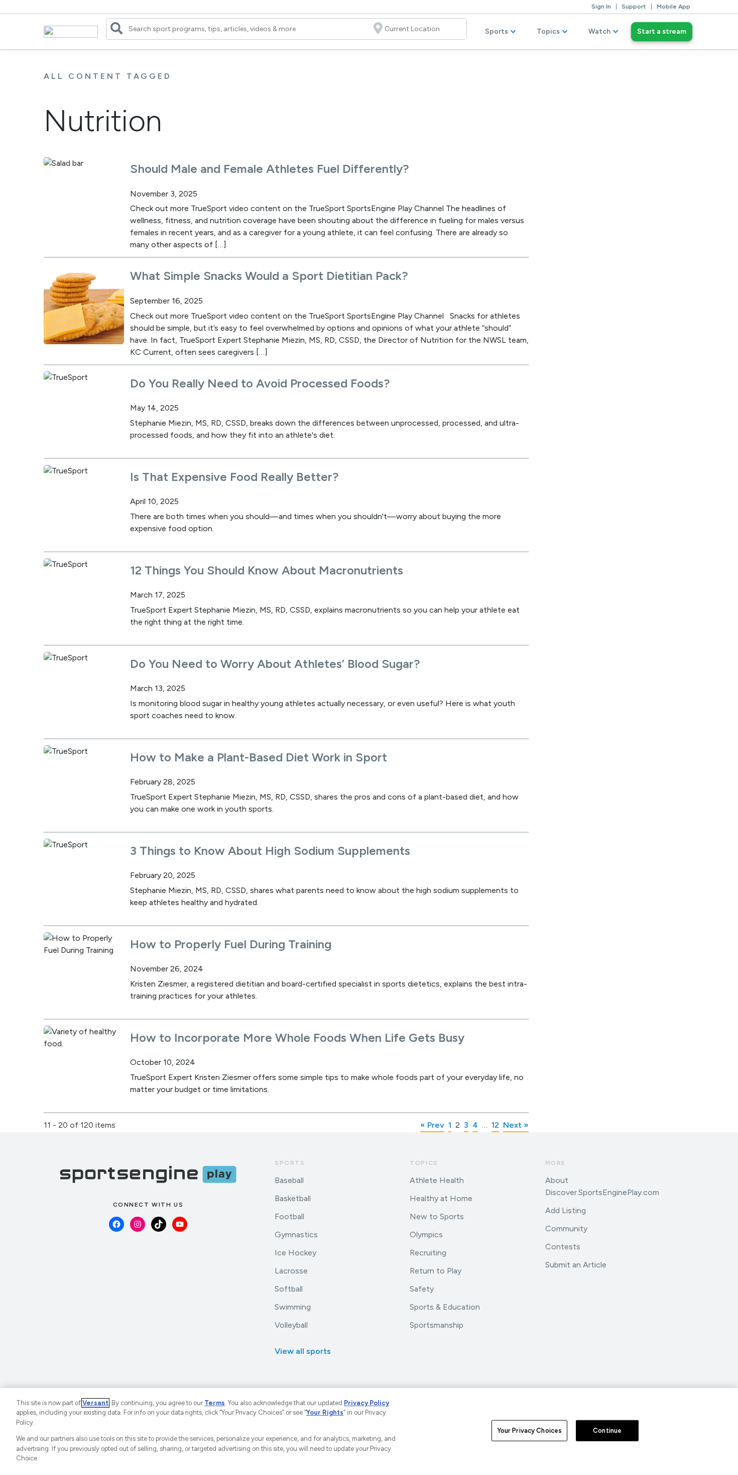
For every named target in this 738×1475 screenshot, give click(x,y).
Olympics (426, 1234)
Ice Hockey (295, 1252)
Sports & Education (445, 1307)
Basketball (293, 1198)
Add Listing (565, 1210)
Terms (214, 1403)
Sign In (601, 6)
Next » (516, 1125)
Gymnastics (296, 1234)
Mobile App (673, 6)
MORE (555, 1162)
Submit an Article (575, 1264)
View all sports (303, 1351)
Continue (607, 1430)
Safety (422, 1289)
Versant (95, 1403)
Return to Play (435, 1270)
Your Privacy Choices (529, 1430)
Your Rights (324, 1412)
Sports (496, 31)
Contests (562, 1246)
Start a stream (661, 31)
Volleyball (291, 1325)
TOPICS (424, 1162)
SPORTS (290, 1162)
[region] (369, 1431)
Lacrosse (291, 1270)
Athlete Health (437, 1180)
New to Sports (437, 1216)
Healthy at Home (441, 1198)
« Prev (432, 1125)
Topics (548, 31)
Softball (289, 1289)
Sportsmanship (436, 1325)
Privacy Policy (366, 1403)
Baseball (289, 1180)
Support (634, 6)
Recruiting (428, 1252)
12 (495, 1125)
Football (289, 1216)
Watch (599, 31)
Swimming (293, 1307)
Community (566, 1228)
